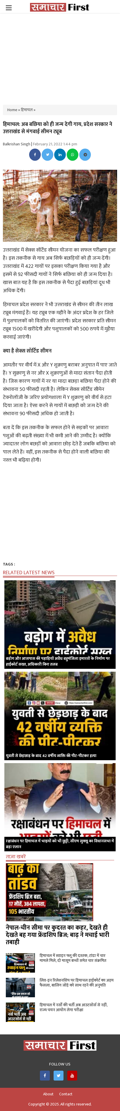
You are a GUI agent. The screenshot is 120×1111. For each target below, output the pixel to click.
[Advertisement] (60, 55)
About (48, 1094)
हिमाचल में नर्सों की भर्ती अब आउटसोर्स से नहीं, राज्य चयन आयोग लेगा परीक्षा (73, 1007)
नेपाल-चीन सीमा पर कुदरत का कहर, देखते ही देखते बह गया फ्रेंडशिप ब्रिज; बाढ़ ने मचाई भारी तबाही (57, 935)
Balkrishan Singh (16, 144)
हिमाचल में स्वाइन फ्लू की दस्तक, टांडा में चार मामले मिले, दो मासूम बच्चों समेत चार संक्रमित (73, 958)
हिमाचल (27, 109)
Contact (66, 1094)
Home (12, 109)
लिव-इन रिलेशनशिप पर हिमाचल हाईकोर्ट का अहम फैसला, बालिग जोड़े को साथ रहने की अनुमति (77, 983)
